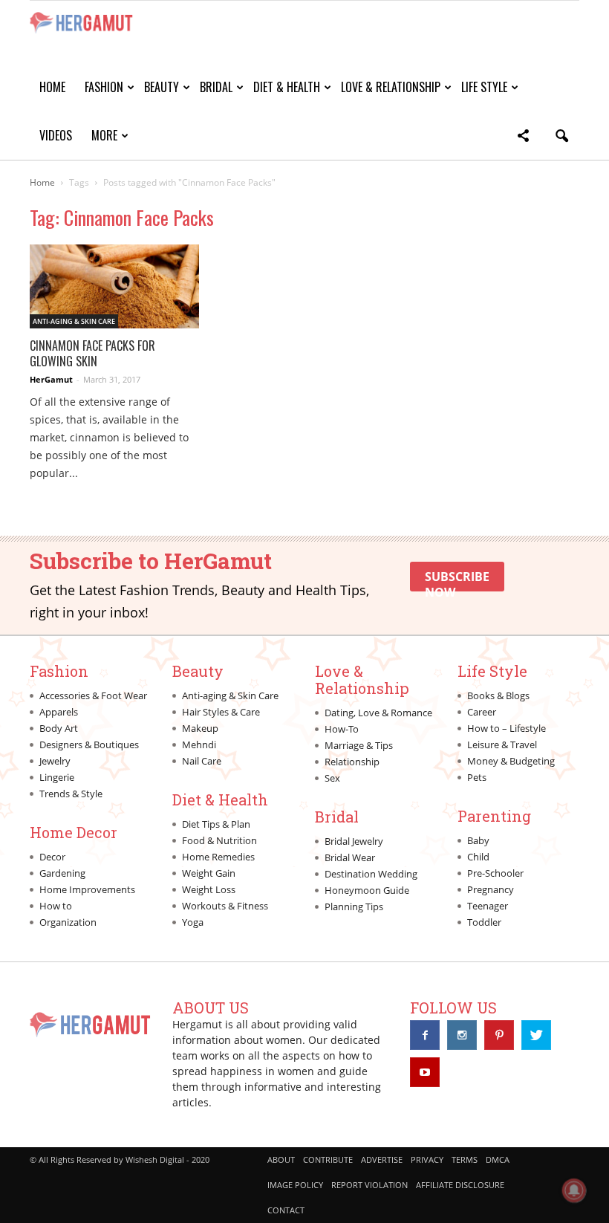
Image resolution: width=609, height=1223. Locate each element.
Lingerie (56, 777)
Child (478, 856)
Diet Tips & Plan (216, 824)
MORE (104, 135)
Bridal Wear (350, 857)
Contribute (328, 1159)
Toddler (484, 922)
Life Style (484, 87)
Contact (285, 1210)
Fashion (104, 87)
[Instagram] (462, 1035)
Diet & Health (286, 87)
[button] (523, 138)
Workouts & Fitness (225, 905)
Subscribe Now (457, 579)
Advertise (382, 1159)
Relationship (352, 761)
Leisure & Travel (502, 744)
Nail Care (201, 761)
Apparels (58, 711)
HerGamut (51, 379)
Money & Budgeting (511, 761)
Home (52, 87)
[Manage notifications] (574, 1190)
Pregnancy (490, 889)
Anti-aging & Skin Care (74, 321)
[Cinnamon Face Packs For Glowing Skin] (114, 286)
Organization (68, 922)
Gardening (62, 873)
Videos (55, 135)
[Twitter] (536, 1035)
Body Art (58, 728)
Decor (52, 856)
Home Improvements (87, 889)
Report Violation (369, 1184)
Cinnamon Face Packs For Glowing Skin (92, 353)
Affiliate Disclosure (460, 1184)
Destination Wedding (371, 873)
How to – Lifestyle (506, 728)
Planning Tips (354, 906)
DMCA (497, 1159)
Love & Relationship (390, 87)
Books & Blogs (498, 695)
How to (55, 905)
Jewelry (55, 761)
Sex (332, 778)
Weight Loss (208, 889)
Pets (476, 777)
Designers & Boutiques (89, 744)
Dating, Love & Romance (378, 712)
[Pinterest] (499, 1035)
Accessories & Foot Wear (93, 695)
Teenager (487, 905)
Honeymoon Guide (367, 890)
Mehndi (199, 744)
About (281, 1159)
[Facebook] (425, 1035)
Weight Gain (208, 873)
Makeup (200, 728)
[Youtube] (425, 1072)
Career (481, 711)
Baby (478, 840)
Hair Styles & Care (221, 711)
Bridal (216, 87)
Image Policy (295, 1184)
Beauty (161, 87)
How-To (342, 729)
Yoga (192, 922)
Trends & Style (70, 793)
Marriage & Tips (359, 745)
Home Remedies (218, 856)
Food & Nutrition (219, 840)
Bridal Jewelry (354, 841)
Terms (465, 1159)
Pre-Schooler (495, 873)
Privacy (427, 1159)
